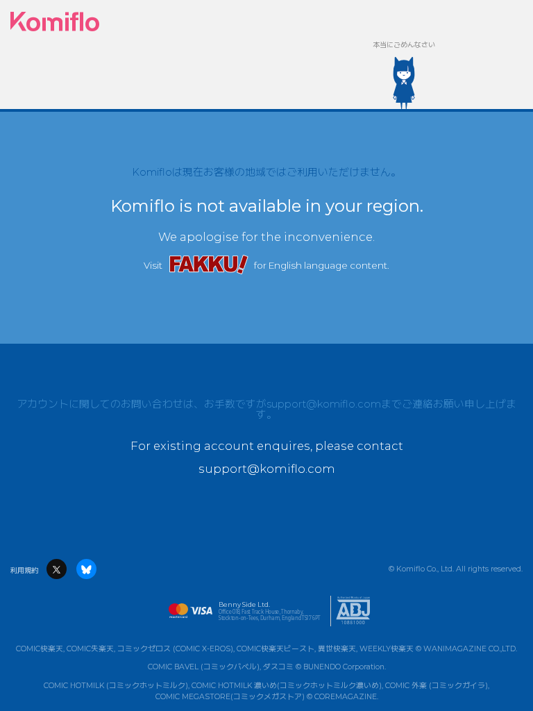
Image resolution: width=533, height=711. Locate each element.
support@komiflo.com (323, 404)
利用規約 (24, 570)
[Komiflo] (54, 22)
